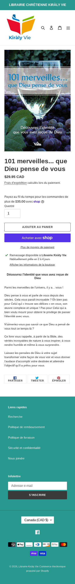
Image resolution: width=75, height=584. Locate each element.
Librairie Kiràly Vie (29, 566)
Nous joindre (16, 458)
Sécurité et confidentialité (24, 448)
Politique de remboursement (26, 427)
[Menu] (68, 27)
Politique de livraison (21, 437)
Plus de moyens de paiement (37, 247)
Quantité (9, 206)
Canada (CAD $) (36, 520)
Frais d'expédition (15, 182)
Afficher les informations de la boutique (32, 264)
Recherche (15, 416)
